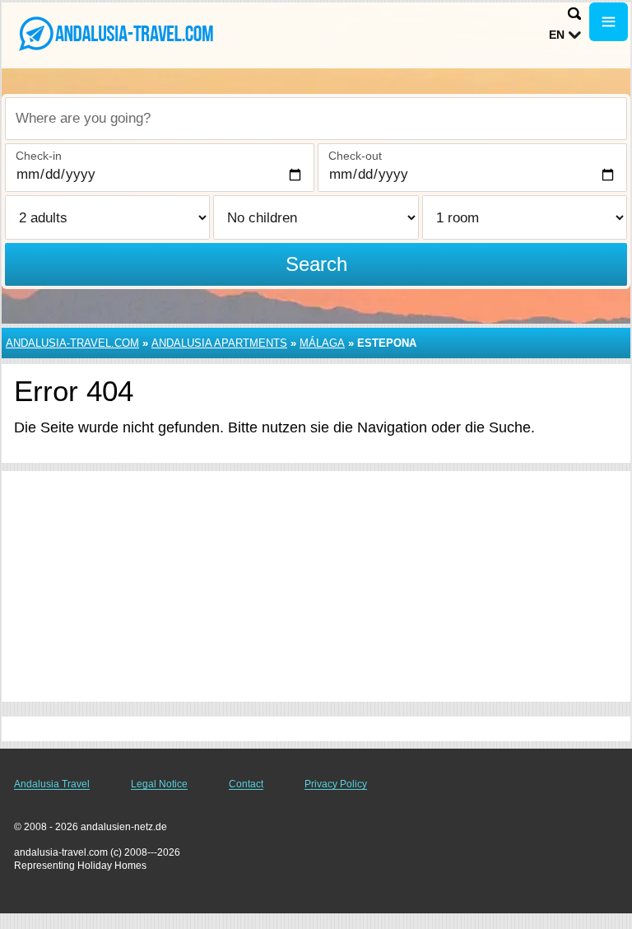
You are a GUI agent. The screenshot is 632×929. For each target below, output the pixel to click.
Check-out (355, 155)
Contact (246, 784)
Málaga (322, 343)
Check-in (39, 155)
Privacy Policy (335, 784)
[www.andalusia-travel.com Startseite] (115, 33)
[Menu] (608, 21)
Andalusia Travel (52, 784)
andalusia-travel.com (72, 343)
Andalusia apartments (219, 343)
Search (316, 264)
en (557, 34)
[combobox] (316, 118)
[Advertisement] (316, 586)
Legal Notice (159, 784)
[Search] (574, 13)
